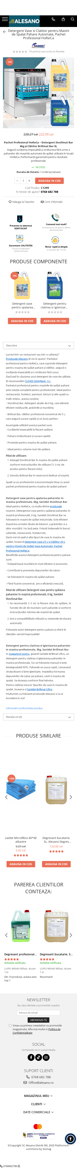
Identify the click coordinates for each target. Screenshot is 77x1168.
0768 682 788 (41, 1077)
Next (71, 97)
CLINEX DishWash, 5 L (38, 381)
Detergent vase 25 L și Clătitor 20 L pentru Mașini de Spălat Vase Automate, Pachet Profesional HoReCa (35, 546)
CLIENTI (37, 1104)
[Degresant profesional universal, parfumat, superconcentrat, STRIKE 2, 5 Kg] (20, 925)
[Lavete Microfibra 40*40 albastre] (21, 789)
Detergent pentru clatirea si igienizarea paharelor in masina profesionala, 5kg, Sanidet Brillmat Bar (55, 305)
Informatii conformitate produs (24, 708)
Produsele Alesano (17, 359)
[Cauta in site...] (72, 19)
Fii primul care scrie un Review (46, 51)
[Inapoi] (3, 31)
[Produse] (5, 20)
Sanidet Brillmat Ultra (39, 689)
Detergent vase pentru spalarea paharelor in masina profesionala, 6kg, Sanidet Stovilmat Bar (22, 305)
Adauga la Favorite (22, 202)
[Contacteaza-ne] (53, 19)
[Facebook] (31, 1057)
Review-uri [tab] (14, 717)
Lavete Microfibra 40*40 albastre (21, 839)
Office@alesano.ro (41, 1083)
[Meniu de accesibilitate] (70, 1138)
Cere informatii (53, 202)
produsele (56, 506)
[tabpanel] (38, 92)
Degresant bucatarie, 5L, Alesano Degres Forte (56, 839)
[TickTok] (38, 1057)
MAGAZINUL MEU (37, 1096)
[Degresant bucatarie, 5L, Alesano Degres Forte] (56, 789)
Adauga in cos (49, 181)
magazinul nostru (19, 654)
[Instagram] (46, 1057)
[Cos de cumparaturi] (63, 19)
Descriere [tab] (11, 345)
